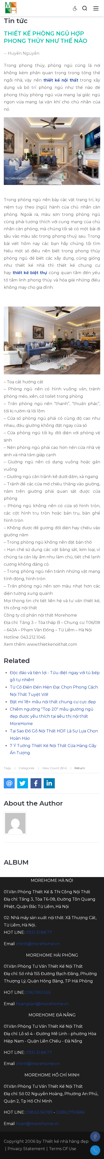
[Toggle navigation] (96, 8)
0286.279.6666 (70, 1112)
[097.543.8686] (95, 1150)
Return (79, 768)
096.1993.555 (38, 992)
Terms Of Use (62, 1148)
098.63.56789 (39, 1112)
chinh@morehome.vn (38, 943)
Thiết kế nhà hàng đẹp (65, 1141)
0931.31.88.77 (39, 932)
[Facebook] (95, 1136)
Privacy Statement (26, 1148)
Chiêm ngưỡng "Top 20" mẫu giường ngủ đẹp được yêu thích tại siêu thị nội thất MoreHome (51, 716)
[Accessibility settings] (75, 8)
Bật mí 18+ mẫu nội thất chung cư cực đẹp (53, 701)
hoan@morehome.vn (37, 1123)
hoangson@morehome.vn (42, 1003)
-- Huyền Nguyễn (21, 53)
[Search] (84, 8)
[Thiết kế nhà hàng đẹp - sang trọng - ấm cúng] (11, 8)
